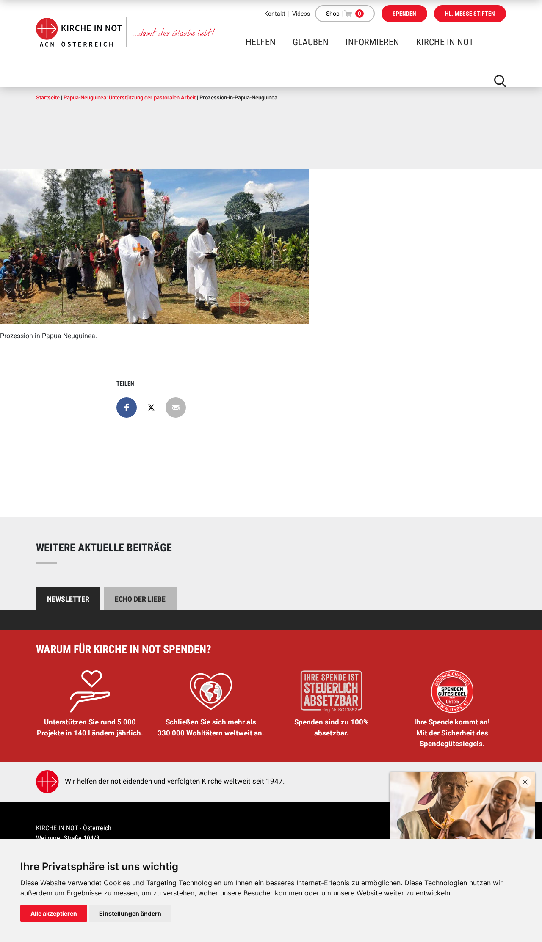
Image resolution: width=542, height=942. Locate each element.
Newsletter (68, 599)
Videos (301, 13)
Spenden (404, 13)
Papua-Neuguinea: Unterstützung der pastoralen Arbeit (130, 97)
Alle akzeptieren (53, 913)
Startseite (48, 97)
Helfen (261, 42)
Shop (333, 13)
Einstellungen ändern (130, 913)
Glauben (311, 42)
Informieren (372, 42)
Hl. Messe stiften (470, 13)
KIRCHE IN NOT (444, 42)
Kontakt (274, 13)
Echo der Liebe (140, 599)
